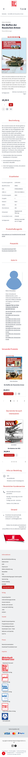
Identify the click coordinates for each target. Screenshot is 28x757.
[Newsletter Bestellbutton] (14, 538)
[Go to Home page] (14, 3)
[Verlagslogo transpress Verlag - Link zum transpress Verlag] (14, 687)
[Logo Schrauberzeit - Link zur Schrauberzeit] (14, 716)
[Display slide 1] (10, 401)
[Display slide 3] (17, 401)
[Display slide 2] (14, 401)
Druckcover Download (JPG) (9, 250)
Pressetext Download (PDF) (9, 249)
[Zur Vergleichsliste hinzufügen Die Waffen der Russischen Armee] (19, 393)
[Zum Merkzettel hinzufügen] (3, 109)
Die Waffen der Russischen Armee (12, 316)
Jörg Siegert (13, 444)
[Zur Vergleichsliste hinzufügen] (7, 109)
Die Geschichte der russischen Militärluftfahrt (13, 325)
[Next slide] (24, 401)
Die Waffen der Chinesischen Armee (13, 338)
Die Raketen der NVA (14, 448)
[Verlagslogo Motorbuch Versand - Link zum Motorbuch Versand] (14, 658)
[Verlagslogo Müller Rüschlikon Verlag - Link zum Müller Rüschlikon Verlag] (14, 706)
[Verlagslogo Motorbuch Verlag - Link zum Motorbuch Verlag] (14, 668)
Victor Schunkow (6, 22)
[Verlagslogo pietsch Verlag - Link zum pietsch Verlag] (14, 677)
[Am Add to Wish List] (16, 455)
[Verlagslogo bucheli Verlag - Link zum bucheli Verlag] (14, 697)
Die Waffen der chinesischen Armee (13, 334)
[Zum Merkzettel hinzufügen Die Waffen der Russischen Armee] (15, 393)
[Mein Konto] (23, 9)
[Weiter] (25, 461)
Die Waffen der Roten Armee (13, 319)
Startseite (4, 14)
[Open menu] (4, 9)
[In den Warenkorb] (11, 104)
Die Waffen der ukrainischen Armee (13, 331)
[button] (14, 55)
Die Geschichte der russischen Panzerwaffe (13, 312)
